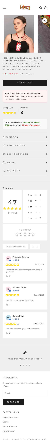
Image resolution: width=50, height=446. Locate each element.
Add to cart (25, 82)
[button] (35, 195)
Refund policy (9, 431)
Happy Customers (10, 417)
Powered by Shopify (35, 439)
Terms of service (10, 426)
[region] (25, 355)
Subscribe (13, 402)
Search (6, 422)
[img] (9, 113)
